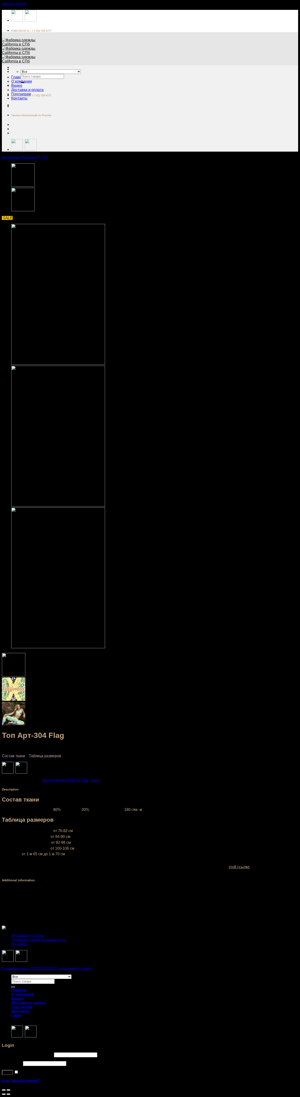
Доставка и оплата (27, 90)
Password (12, 1063)
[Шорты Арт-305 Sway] (23, 186)
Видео (16, 86)
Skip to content (14, 4)
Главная (18, 77)
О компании (22, 994)
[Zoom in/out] (8, 1090)
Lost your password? (21, 1081)
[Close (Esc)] (4, 1090)
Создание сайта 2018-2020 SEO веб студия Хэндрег (47, 968)
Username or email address (27, 1055)
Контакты (19, 98)
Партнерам (21, 1007)
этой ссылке (239, 867)
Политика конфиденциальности (38, 940)
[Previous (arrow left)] (4, 1094)
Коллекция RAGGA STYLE (25, 157)
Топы (94, 780)
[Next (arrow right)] (8, 1094)
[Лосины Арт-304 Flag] (23, 210)
